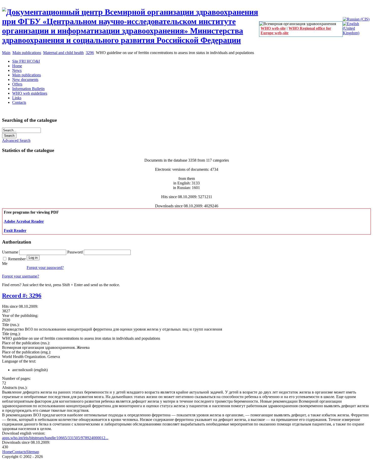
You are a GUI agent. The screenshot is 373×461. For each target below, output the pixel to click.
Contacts (19, 452)
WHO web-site (273, 28)
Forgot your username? (20, 276)
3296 (90, 52)
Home (7, 452)
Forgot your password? (45, 267)
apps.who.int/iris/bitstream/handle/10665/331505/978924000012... (55, 438)
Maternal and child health (63, 52)
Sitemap (32, 452)
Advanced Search (16, 140)
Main (6, 52)
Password (75, 252)
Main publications (26, 52)
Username (10, 252)
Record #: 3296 (21, 295)
